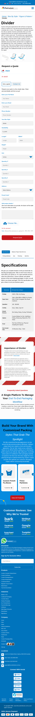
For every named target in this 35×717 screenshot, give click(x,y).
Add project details (8, 203)
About (2, 624)
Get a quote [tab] (6, 84)
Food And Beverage (5, 605)
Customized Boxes (5, 581)
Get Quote (3, 641)
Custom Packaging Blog (6, 639)
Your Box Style (6, 119)
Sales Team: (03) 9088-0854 (11, 657)
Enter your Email (6, 103)
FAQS (2, 637)
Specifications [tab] (6, 252)
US (7, 3)
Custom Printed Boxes (6, 579)
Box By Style (13, 16)
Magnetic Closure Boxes (7, 583)
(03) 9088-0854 (27, 3)
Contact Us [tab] (16, 84)
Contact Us (4, 644)
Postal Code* (5, 195)
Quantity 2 (5, 169)
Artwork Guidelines (5, 626)
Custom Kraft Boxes (5, 575)
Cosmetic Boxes (5, 598)
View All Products (17, 498)
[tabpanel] (17, 164)
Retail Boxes (4, 611)
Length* (4, 136)
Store (2, 622)
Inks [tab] (14, 256)
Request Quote (17, 237)
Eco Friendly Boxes (5, 603)
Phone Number (6, 111)
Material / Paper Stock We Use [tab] (19, 252)
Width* (20, 136)
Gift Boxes (3, 607)
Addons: (4, 186)
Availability (5, 127)
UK (12, 3)
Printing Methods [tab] (6, 256)
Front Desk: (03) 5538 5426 (11, 661)
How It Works (4, 630)
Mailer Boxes (4, 585)
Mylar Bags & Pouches (6, 609)
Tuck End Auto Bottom (6, 587)
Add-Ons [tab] (27, 256)
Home (4, 16)
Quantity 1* (5, 161)
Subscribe (17, 567)
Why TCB (3, 628)
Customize (8, 487)
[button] (1, 474)
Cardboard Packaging (6, 596)
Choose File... (13, 223)
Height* (4, 144)
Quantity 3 (5, 178)
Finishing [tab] (20, 256)
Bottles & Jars (4, 594)
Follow (18, 674)
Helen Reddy (16, 355)
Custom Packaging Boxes (7, 577)
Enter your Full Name (8, 94)
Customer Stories (5, 632)
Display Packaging (5, 601)
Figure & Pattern (25, 16)
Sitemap (3, 647)
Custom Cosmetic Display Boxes (8, 573)
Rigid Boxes (4, 613)
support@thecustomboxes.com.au (18, 1)
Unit (3, 153)
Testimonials (4, 634)
